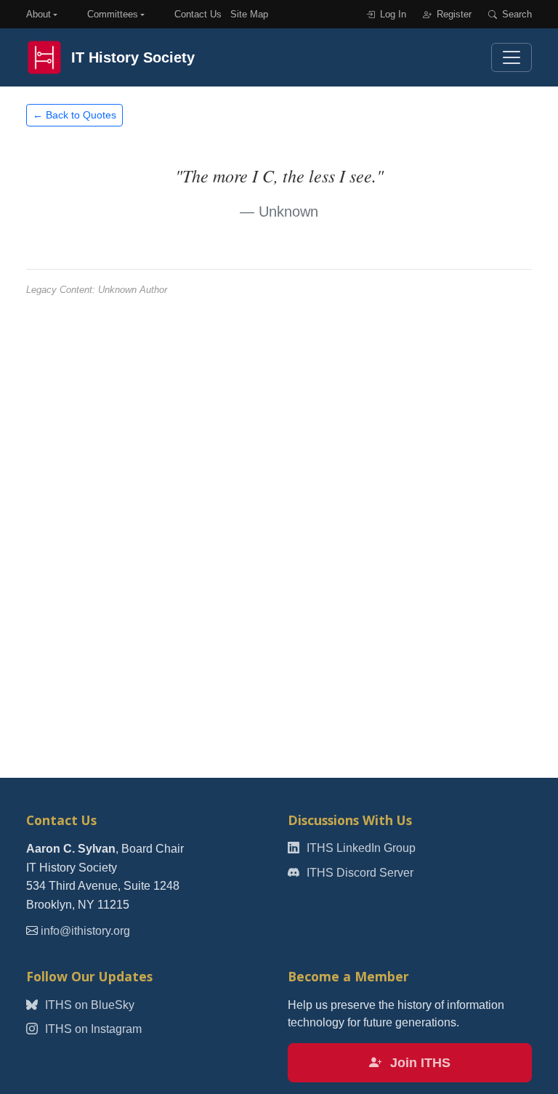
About (38, 14)
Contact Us (198, 14)
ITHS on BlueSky (88, 1005)
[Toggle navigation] (511, 57)
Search (515, 14)
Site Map (249, 14)
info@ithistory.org (85, 931)
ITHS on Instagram (92, 1029)
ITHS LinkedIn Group (360, 848)
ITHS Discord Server (358, 872)
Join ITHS (418, 1062)
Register (453, 14)
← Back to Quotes (74, 115)
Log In (391, 14)
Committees (112, 14)
